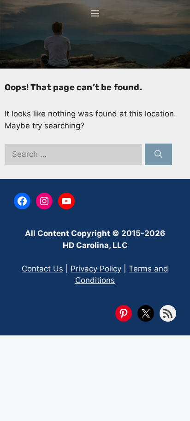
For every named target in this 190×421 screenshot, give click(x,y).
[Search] (158, 155)
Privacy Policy (96, 268)
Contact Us (42, 268)
